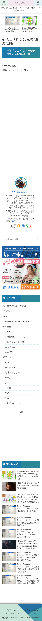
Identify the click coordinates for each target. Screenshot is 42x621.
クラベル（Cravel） (21, 192)
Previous (2, 25)
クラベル (21, 3)
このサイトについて (31, 610)
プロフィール (11, 610)
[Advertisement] (21, 97)
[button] (38, 239)
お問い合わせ (31, 613)
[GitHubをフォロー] (23, 226)
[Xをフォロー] (15, 226)
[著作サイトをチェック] (11, 226)
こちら (13, 221)
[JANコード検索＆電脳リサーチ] (21, 252)
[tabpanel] (12, 24)
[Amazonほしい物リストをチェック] (19, 226)
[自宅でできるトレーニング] (21, 274)
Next (40, 25)
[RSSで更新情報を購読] (30, 226)
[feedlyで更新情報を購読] (26, 226)
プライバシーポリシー (11, 613)
